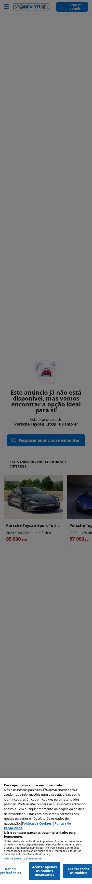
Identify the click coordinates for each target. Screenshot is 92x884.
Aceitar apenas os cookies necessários (44, 871)
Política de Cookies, (37, 823)
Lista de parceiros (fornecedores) (23, 858)
